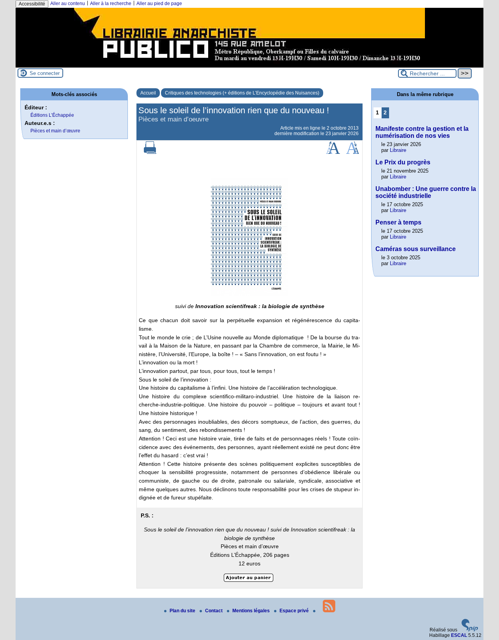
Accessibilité (32, 4)
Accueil (148, 93)
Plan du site (183, 610)
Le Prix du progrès (402, 162)
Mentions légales (251, 610)
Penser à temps (398, 222)
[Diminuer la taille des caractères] (352, 152)
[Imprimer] (150, 152)
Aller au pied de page (159, 3)
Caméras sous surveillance (415, 249)
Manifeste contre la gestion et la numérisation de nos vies (422, 132)
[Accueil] (249, 65)
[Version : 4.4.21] (469, 630)
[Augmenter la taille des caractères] (333, 152)
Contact (214, 610)
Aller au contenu (67, 3)
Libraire (398, 150)
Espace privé (295, 610)
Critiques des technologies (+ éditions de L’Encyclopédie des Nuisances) (242, 93)
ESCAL (459, 635)
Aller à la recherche (110, 3)
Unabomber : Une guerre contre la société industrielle (425, 192)
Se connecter (45, 73)
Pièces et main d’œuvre (55, 131)
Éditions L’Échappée (52, 115)
